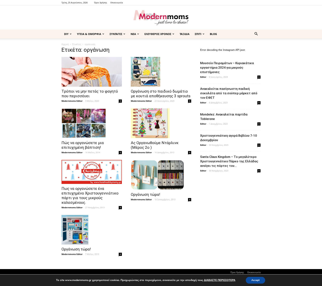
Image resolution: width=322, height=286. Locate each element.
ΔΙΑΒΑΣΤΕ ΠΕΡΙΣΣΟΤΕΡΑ (219, 280)
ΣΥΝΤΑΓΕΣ (116, 34)
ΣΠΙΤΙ (198, 34)
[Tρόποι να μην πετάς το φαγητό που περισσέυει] (91, 72)
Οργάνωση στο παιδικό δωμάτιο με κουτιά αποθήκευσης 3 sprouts (160, 93)
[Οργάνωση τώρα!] (161, 175)
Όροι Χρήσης (100, 2)
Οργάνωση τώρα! (145, 194)
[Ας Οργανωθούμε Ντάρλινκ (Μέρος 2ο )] (161, 123)
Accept (255, 280)
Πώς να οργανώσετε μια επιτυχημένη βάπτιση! (82, 145)
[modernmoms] (161, 17)
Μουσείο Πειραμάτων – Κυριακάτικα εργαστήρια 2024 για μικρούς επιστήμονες (227, 67)
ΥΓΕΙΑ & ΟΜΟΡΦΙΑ (89, 34)
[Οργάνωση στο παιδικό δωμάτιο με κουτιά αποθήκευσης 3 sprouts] (161, 72)
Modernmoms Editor (72, 100)
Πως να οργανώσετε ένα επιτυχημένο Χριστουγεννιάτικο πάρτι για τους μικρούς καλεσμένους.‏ (90, 195)
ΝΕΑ (133, 34)
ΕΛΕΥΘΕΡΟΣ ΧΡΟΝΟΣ (157, 34)
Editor (203, 76)
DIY (66, 34)
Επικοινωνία (117, 2)
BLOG (213, 34)
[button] (256, 34)
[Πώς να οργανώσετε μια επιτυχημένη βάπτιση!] (91, 123)
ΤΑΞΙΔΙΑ (185, 34)
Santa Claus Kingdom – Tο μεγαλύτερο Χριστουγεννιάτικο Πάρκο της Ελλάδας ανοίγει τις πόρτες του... (229, 161)
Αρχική (65, 44)
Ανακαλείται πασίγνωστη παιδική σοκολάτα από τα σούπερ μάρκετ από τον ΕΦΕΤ (228, 93)
